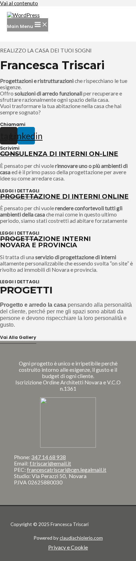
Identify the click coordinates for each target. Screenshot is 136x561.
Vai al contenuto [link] (19, 3)
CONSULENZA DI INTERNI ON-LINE (59, 154)
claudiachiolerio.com (81, 538)
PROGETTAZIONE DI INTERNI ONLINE (64, 196)
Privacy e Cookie (68, 547)
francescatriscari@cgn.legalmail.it (66, 470)
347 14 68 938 (48, 457)
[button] (12, 125)
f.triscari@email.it (50, 463)
